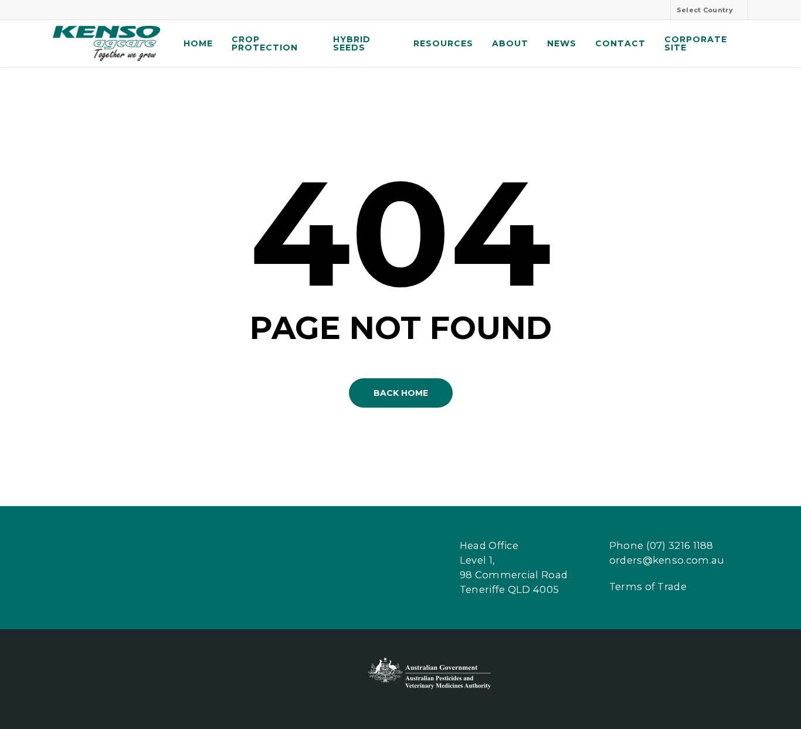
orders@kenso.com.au (667, 560)
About (510, 43)
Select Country (705, 10)
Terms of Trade (648, 586)
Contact (620, 43)
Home (198, 43)
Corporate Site (695, 43)
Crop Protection (265, 43)
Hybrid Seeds (352, 43)
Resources (443, 43)
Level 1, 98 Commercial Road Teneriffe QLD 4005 (514, 574)
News (561, 43)
